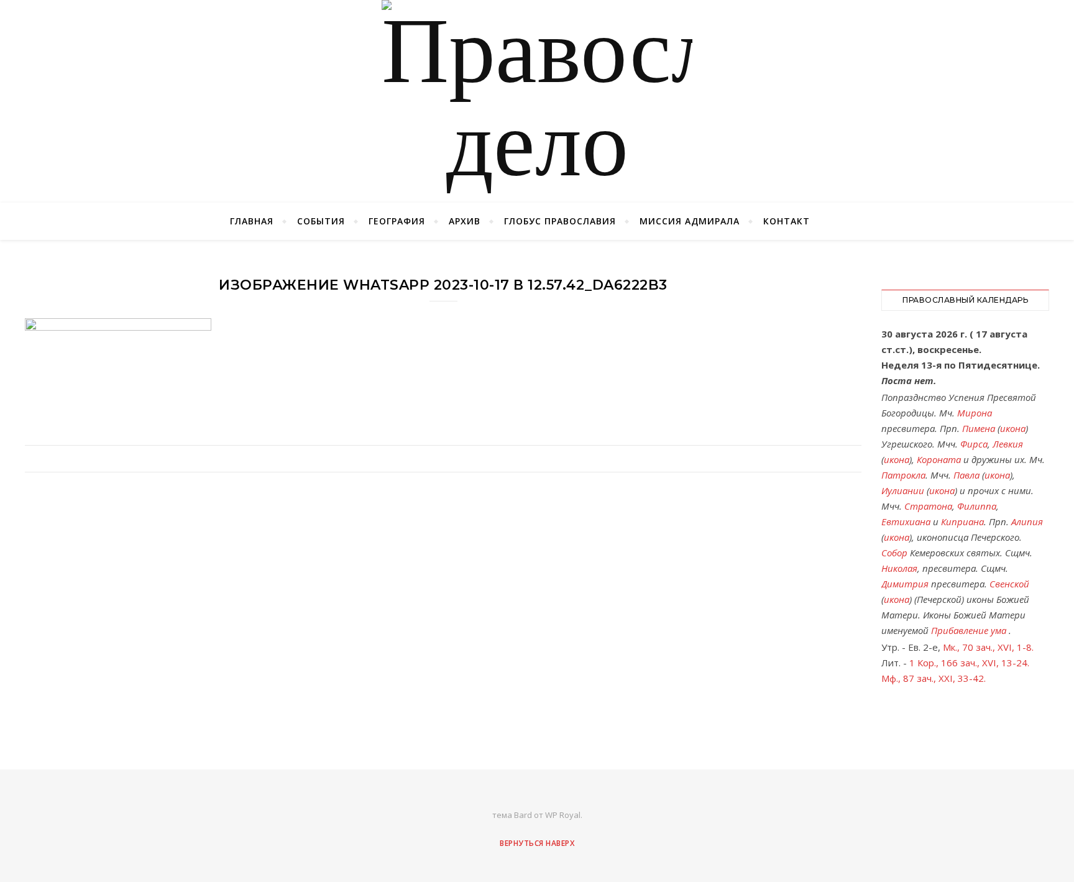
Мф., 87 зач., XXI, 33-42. (933, 678)
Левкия (1008, 444)
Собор (894, 552)
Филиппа (976, 506)
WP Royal (563, 814)
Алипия (1027, 521)
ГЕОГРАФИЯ (397, 221)
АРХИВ (464, 221)
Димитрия (905, 583)
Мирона (974, 413)
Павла (966, 475)
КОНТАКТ (786, 221)
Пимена (978, 428)
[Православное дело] (537, 101)
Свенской (1009, 583)
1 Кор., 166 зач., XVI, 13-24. (969, 662)
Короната (939, 459)
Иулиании (902, 490)
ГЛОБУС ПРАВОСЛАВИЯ (560, 221)
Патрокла (903, 475)
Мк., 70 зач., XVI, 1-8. (988, 647)
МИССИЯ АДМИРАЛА (690, 221)
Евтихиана (905, 521)
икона (1013, 428)
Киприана (962, 521)
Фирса (974, 444)
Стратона (928, 506)
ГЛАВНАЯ (251, 221)
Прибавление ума (968, 630)
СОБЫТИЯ (321, 221)
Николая (899, 568)
